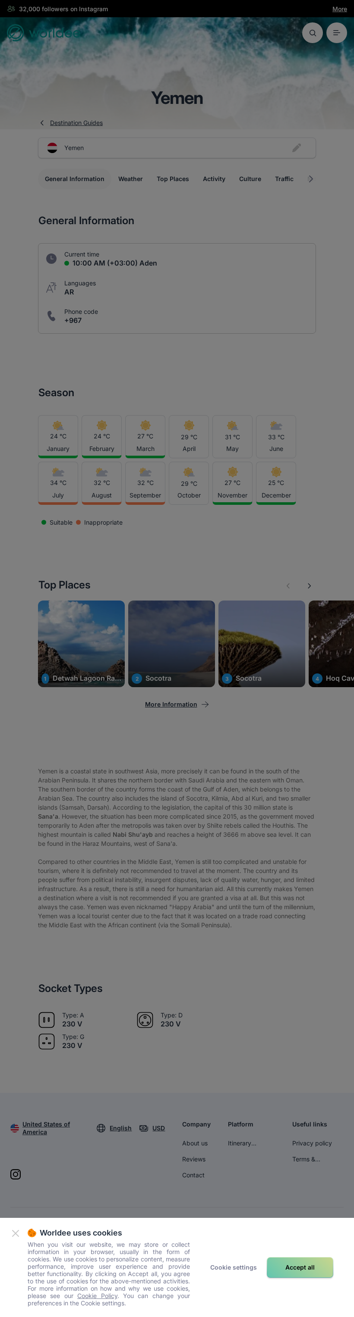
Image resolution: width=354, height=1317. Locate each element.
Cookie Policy (97, 1295)
